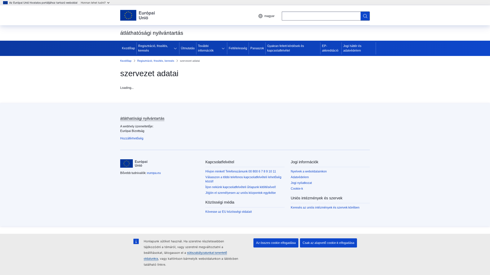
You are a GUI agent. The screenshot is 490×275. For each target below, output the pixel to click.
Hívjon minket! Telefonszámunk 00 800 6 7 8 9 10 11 (240, 171)
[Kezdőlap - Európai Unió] (137, 15)
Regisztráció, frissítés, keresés (153, 48)
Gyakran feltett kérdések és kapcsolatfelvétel (285, 48)
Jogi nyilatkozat (301, 182)
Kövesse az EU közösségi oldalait (228, 211)
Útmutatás (188, 48)
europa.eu (154, 173)
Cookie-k (297, 188)
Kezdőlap (128, 48)
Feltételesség (238, 48)
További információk (206, 48)
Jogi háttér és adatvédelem (352, 48)
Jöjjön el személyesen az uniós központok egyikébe (240, 192)
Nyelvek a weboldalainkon (309, 171)
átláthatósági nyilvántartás (142, 118)
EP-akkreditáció (330, 48)
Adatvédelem (300, 177)
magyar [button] (269, 16)
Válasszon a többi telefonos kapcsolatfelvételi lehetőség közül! (243, 179)
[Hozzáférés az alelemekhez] (176, 48)
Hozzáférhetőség (131, 138)
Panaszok (257, 48)
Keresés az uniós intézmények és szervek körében (325, 207)
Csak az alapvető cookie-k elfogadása (328, 242)
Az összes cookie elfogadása (276, 242)
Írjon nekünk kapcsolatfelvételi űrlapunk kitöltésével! (240, 187)
